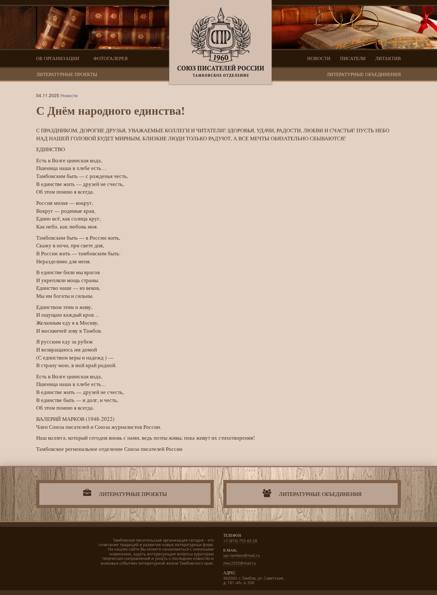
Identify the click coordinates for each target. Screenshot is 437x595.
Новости (318, 58)
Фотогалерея (110, 58)
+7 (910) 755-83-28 (240, 541)
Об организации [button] (58, 58)
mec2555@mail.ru (239, 563)
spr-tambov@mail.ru (241, 555)
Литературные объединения (364, 74)
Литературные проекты (66, 74)
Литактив (388, 58)
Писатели (353, 58)
